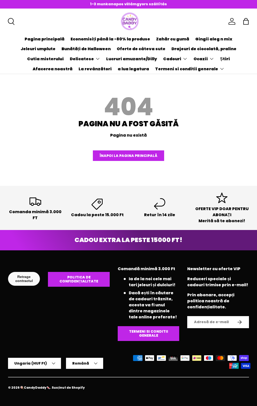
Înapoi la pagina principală (128, 155)
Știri (225, 59)
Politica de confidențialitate (78, 279)
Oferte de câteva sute (141, 49)
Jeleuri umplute (38, 49)
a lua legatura (133, 69)
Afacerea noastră (53, 69)
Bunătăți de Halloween (86, 49)
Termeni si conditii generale (148, 333)
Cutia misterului (45, 59)
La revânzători (95, 69)
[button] (245, 21)
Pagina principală (45, 39)
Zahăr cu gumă (172, 39)
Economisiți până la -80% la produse (110, 39)
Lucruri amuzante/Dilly (131, 59)
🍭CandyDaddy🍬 (35, 387)
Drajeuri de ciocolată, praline (203, 49)
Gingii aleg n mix (213, 39)
